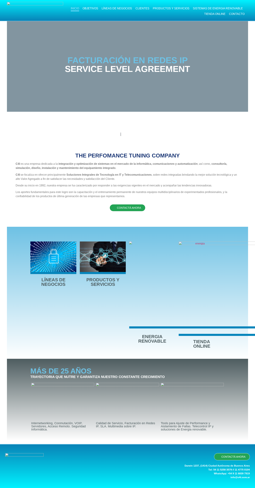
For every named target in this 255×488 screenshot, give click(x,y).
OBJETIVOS (90, 8)
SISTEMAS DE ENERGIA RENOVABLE (218, 8)
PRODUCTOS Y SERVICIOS (171, 8)
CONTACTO (237, 13)
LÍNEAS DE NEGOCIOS (117, 8)
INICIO (75, 8)
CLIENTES (142, 8)
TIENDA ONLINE (215, 13)
